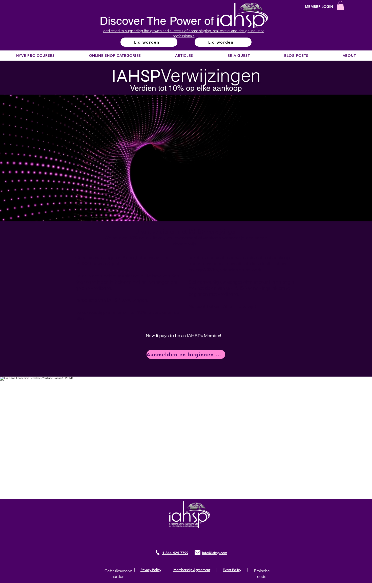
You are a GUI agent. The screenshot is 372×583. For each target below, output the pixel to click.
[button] (340, 5)
